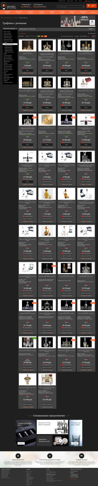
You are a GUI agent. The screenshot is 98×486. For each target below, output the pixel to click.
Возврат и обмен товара (50, 478)
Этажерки (6, 80)
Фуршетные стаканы (8, 64)
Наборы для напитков (8, 39)
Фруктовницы (6, 79)
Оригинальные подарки (83, 12)
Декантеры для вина (8, 58)
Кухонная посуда (62, 12)
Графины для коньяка (9, 52)
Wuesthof (28, 484)
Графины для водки (9, 50)
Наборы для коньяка (8, 36)
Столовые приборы (41, 12)
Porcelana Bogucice (30, 478)
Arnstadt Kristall (29, 471)
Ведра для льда (7, 61)
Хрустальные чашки (8, 67)
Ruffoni (28, 480)
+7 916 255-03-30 (74, 475)
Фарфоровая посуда (7, 12)
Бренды (93, 12)
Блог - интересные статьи (50, 471)
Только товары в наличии (68, 36)
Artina (28, 472)
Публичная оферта (49, 479)
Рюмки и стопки (7, 31)
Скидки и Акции (70, 0)
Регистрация (93, 1)
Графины (16, 17)
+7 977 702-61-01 (74, 471)
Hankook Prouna (29, 476)
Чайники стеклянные (8, 69)
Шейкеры (6, 63)
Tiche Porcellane (29, 483)
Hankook (28, 475)
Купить (27, 70)
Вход (89, 1)
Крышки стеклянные (8, 74)
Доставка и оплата (61, 0)
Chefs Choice (29, 473)
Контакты (80, 0)
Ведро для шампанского (9, 60)
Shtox (28, 482)
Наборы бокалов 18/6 (8, 41)
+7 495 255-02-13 (74, 474)
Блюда (5, 72)
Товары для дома (72, 12)
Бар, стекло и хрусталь (30, 12)
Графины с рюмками (9, 44)
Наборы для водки (7, 37)
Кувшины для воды (8, 56)
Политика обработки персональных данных (54, 480)
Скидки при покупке (28, 67)
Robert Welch (29, 479)
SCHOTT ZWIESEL (29, 481)
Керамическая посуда (18, 12)
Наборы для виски (7, 34)
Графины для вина (8, 47)
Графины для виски (9, 48)
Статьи (76, 0)
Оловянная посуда (52, 12)
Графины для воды (8, 45)
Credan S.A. (28, 474)
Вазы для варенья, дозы (8, 77)
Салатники (6, 71)
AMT (27, 470)
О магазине (48, 470)
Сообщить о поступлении (47, 181)
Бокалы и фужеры (7, 33)
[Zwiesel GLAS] (78, 21)
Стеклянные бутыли (8, 55)
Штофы (5, 53)
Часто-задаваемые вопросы (51, 472)
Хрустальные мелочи (8, 82)
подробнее (21, 443)
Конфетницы (6, 75)
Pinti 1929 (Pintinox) (30, 477)
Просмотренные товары (50, 481)
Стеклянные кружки (8, 66)
